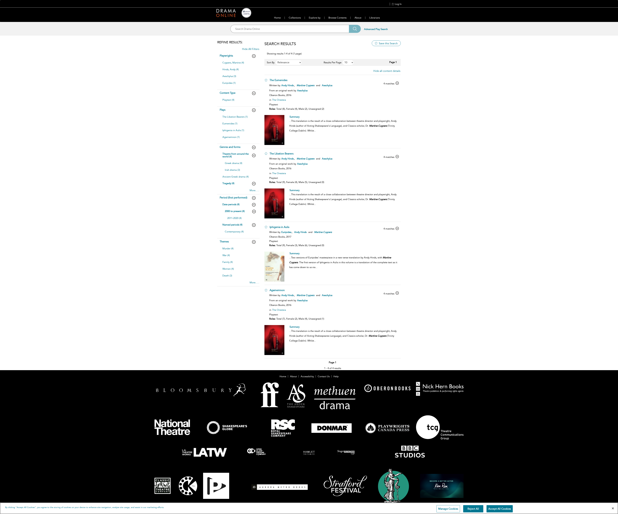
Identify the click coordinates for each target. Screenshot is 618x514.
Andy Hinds (287, 85)
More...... (254, 190)
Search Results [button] (280, 44)
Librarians (374, 17)
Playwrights (226, 55)
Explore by (314, 17)
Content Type (227, 92)
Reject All (473, 508)
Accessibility (307, 376)
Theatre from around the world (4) (235, 155)
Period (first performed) (233, 197)
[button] (266, 80)
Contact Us (324, 376)
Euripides (286, 232)
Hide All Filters (250, 49)
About (358, 17)
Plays (222, 109)
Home (277, 17)
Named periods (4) (232, 224)
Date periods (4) (230, 204)
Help (336, 376)
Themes (224, 241)
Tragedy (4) (228, 183)
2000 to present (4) (235, 211)
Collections (295, 17)
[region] (309, 508)
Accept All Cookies (499, 508)
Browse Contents (337, 17)
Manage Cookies (448, 508)
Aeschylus (327, 85)
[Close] (612, 508)
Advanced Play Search (376, 29)
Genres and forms (230, 147)
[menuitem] (238, 64)
